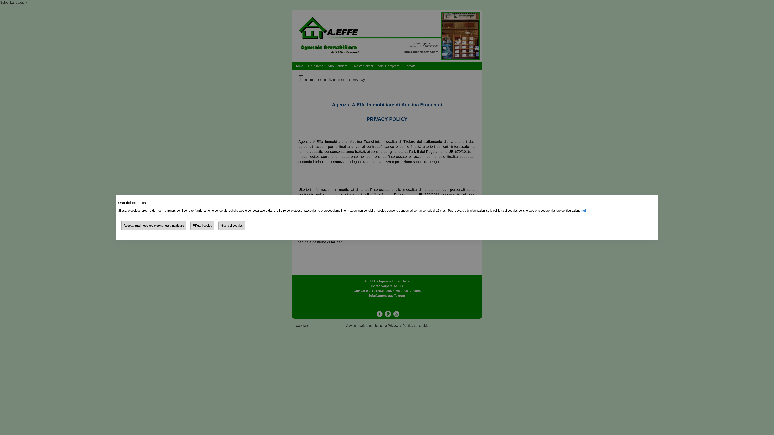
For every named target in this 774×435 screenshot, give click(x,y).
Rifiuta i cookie (202, 225)
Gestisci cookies (232, 225)
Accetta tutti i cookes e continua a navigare (154, 225)
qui (583, 210)
